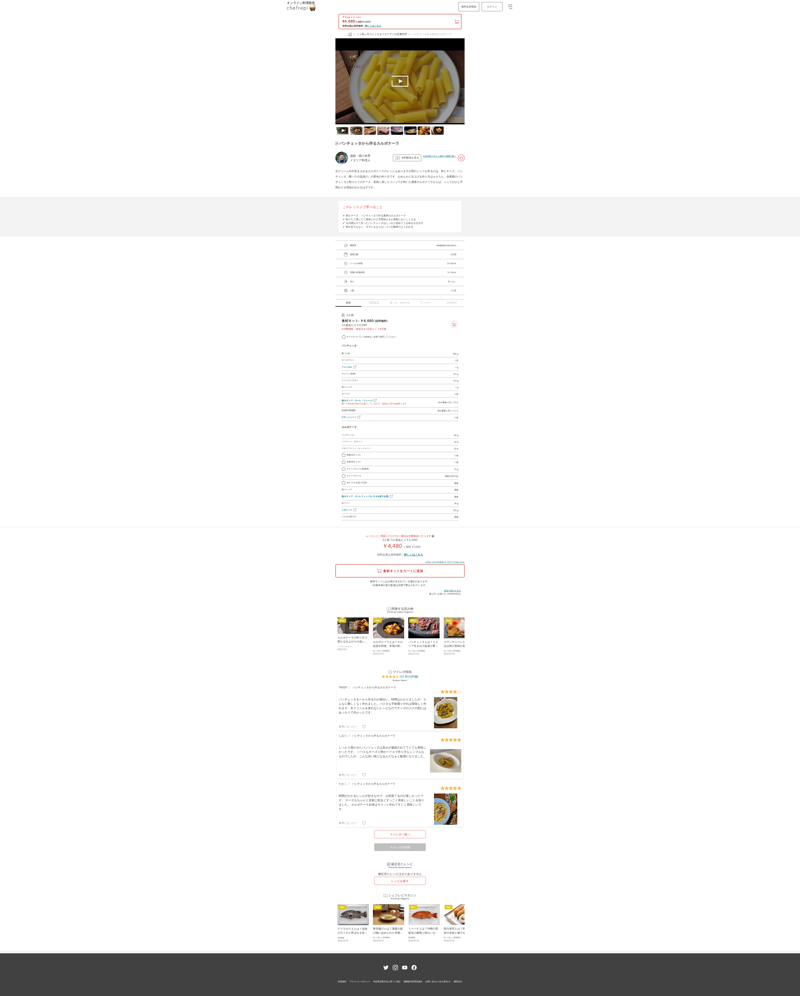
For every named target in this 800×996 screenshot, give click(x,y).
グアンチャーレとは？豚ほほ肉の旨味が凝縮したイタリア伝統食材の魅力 (459, 646)
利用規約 (342, 981)
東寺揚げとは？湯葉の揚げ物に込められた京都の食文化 (388, 932)
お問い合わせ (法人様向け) (438, 981)
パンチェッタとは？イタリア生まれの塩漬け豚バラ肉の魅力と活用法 (423, 646)
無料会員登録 (468, 6)
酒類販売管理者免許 (413, 981)
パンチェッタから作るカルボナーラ (432, 34)
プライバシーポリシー (359, 981)
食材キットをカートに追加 (403, 571)
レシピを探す (400, 881)
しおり (343, 735)
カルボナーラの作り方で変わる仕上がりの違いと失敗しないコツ (352, 641)
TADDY (343, 687)
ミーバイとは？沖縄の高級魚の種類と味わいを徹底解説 (423, 932)
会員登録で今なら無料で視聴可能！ (439, 156)
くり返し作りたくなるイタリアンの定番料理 (382, 34)
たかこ (343, 783)
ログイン (492, 6)
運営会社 (458, 981)
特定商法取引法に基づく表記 (386, 981)
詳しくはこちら (373, 25)
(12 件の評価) (409, 677)
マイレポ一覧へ (400, 834)
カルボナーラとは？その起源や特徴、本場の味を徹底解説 (388, 646)
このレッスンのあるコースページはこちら (445, 561)
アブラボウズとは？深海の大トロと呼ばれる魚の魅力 (352, 933)
